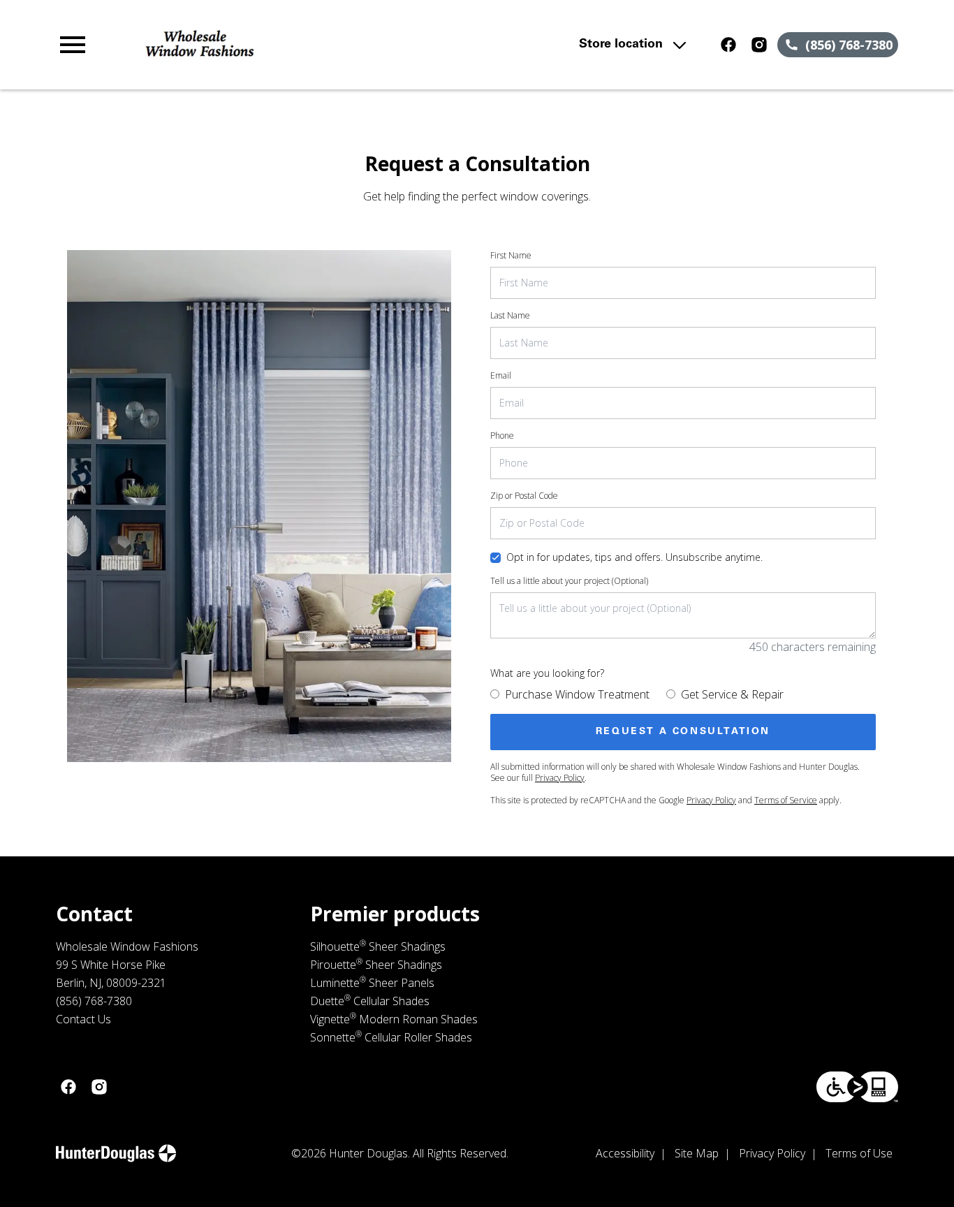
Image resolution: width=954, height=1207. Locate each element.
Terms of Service (785, 800)
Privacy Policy (560, 778)
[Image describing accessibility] (857, 1087)
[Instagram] (759, 44)
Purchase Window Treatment (577, 694)
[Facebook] (728, 44)
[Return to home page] (311, 45)
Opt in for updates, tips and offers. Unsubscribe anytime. (634, 557)
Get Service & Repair (732, 694)
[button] (72, 44)
